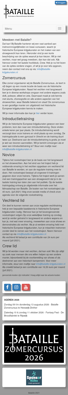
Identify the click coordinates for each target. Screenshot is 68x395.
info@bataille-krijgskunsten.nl (17, 149)
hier (38, 113)
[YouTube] (26, 287)
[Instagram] (16, 287)
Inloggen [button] (61, 2)
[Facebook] (7, 287)
